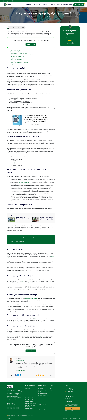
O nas (66, 4)
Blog (64, 4)
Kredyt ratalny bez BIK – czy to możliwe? (19, 62)
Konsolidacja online (29, 408)
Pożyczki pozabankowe (42, 397)
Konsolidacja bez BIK (29, 401)
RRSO (23, 281)
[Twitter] (18, 375)
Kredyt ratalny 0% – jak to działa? (17, 59)
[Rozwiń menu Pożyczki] (48, 5)
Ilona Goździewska (20, 360)
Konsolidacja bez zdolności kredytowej (30, 406)
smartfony (12, 162)
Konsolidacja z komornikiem (30, 403)
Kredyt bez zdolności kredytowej (42, 405)
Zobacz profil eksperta (20, 370)
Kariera (51, 393)
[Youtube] (14, 408)
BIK (35, 318)
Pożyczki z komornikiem (42, 393)
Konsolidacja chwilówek (29, 397)
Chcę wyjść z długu (79, 4)
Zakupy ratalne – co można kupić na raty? (19, 53)
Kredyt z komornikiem (42, 409)
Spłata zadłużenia (28, 392)
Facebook (82, 1)
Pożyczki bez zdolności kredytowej (42, 391)
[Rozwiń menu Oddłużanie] (32, 5)
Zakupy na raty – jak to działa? (16, 51)
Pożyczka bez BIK (41, 388)
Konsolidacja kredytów (29, 399)
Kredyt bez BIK (40, 402)
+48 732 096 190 (69, 396)
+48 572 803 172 (17, 1)
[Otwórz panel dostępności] (84, 417)
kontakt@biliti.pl (7, 1)
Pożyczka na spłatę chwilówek (43, 395)
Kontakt (70, 4)
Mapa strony (65, 418)
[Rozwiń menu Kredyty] (55, 5)
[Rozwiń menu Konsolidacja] (41, 5)
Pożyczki (45, 4)
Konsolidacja (37, 4)
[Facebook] (16, 375)
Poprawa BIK (59, 4)
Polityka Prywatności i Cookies (74, 418)
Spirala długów (28, 388)
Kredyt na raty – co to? (15, 50)
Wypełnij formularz (71, 408)
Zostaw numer (70, 34)
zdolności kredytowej (32, 241)
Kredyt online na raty (14, 57)
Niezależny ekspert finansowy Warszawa (55, 396)
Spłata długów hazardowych (30, 393)
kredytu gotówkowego (33, 71)
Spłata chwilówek (28, 395)
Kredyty (51, 4)
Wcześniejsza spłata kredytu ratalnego (18, 61)
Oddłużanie (28, 4)
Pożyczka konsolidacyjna (42, 399)
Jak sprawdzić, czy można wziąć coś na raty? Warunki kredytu (23, 54)
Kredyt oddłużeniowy (42, 400)
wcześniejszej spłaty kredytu (31, 298)
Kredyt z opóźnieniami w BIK (43, 407)
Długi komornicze (28, 390)
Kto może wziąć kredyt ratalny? (17, 56)
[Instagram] (11, 408)
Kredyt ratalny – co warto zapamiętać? (18, 64)
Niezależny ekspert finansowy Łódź (55, 400)
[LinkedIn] (20, 375)
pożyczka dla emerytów (24, 182)
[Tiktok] (17, 408)
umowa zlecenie (28, 181)
